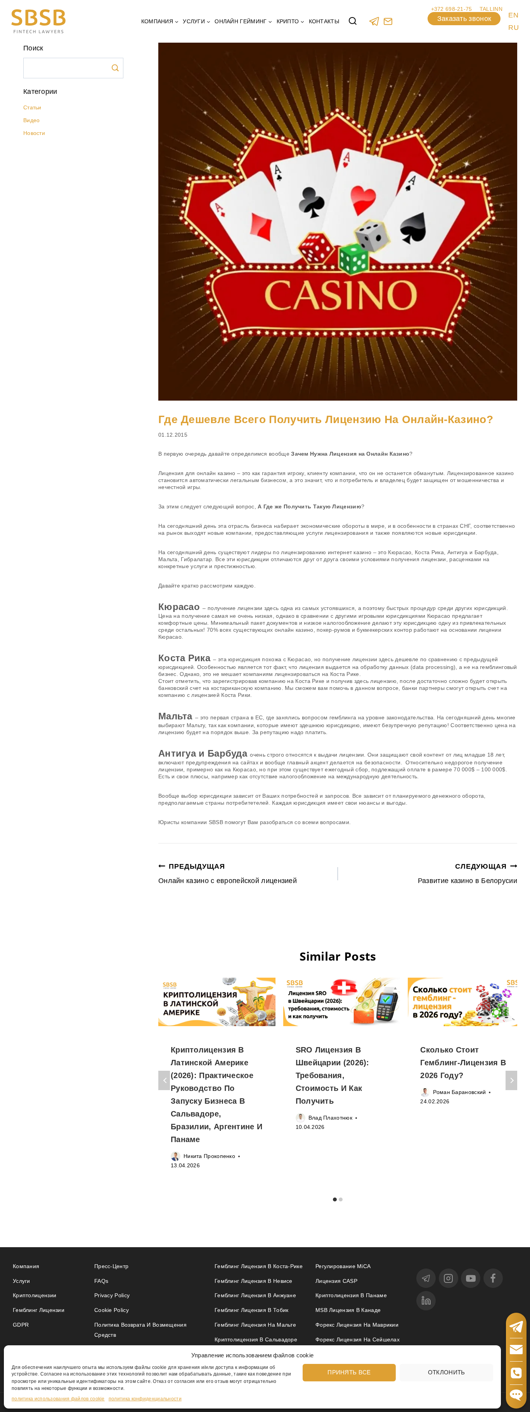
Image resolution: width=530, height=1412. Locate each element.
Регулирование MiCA (343, 1266)
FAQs (101, 1281)
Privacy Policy (112, 1295)
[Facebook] (493, 1278)
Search (115, 68)
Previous (164, 1080)
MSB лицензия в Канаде (348, 1310)
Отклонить (446, 1372)
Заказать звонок (464, 18)
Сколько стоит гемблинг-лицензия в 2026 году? (463, 1063)
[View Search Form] (352, 21)
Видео (31, 120)
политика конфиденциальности (145, 1399)
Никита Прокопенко (209, 1156)
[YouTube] (470, 1278)
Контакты (324, 21)
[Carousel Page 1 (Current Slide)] (335, 1199)
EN (513, 15)
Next (511, 1080)
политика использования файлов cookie (58, 1399)
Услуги (21, 1281)
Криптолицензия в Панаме (351, 1295)
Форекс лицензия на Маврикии (356, 1325)
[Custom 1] (388, 21)
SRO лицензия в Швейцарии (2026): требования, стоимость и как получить (332, 1075)
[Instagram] (448, 1278)
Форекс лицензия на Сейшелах (357, 1339)
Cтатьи (32, 107)
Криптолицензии (34, 1295)
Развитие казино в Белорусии (467, 873)
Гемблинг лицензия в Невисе (254, 1281)
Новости (34, 133)
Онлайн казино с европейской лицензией (227, 873)
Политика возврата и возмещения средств (140, 1330)
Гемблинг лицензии (38, 1310)
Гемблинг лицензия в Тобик (252, 1310)
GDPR (21, 1325)
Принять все (349, 1372)
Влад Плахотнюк (330, 1118)
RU (513, 27)
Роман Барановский (459, 1092)
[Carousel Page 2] (341, 1199)
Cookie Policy (111, 1310)
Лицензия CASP (336, 1281)
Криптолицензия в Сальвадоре (256, 1339)
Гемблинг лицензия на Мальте (255, 1325)
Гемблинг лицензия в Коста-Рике (259, 1266)
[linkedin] (426, 1300)
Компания (26, 1266)
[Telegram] (374, 21)
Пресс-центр (111, 1266)
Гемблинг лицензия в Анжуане (255, 1295)
